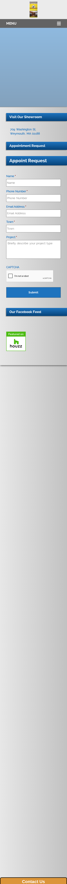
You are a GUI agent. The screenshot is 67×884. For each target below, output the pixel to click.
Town (10, 221)
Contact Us (33, 881)
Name (11, 176)
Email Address (16, 206)
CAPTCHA (12, 267)
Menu (11, 23)
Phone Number (17, 191)
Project (11, 237)
